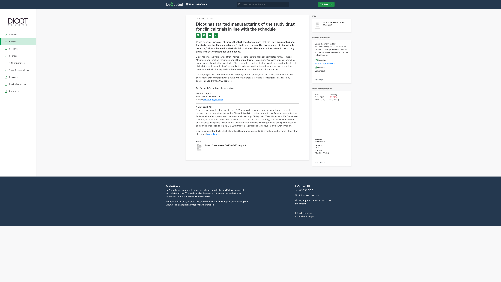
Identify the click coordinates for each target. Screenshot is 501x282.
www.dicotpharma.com (325, 63)
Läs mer (319, 79)
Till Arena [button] (325, 4)
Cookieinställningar (304, 216)
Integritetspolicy (303, 213)
